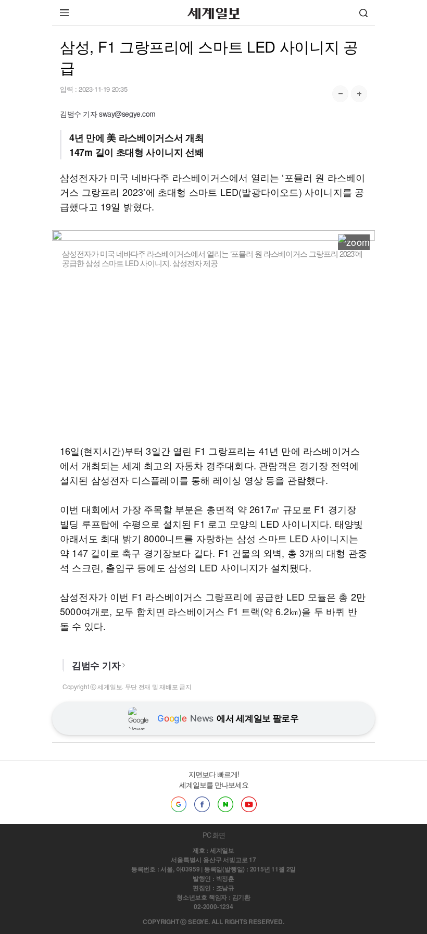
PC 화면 (214, 835)
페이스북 (202, 804)
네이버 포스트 (225, 804)
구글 (178, 804)
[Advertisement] (213, 356)
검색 (363, 13)
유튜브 (249, 804)
